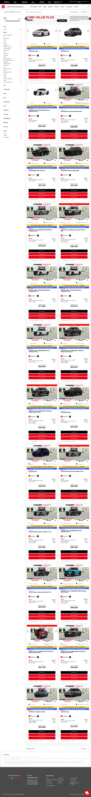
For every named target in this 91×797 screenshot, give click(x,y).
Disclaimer (29, 20)
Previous (26, 19)
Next (90, 19)
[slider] (5, 21)
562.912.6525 (24, 2)
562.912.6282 (42, 2)
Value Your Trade (42, 77)
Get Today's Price (42, 70)
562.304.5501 (6, 2)
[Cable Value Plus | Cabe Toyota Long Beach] (58, 18)
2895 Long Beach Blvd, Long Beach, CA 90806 (80, 2)
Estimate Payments (42, 74)
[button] (56, 31)
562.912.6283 (58, 1)
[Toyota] (3, 6)
